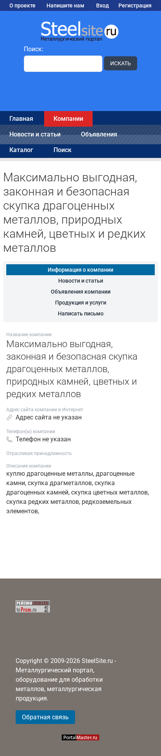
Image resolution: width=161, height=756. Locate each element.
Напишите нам (65, 5)
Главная (21, 118)
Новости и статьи (35, 134)
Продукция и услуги (80, 302)
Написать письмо (81, 313)
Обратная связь (45, 717)
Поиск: (33, 49)
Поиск (63, 150)
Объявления (99, 134)
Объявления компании (81, 291)
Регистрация (135, 5)
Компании (68, 118)
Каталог (21, 150)
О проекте (22, 5)
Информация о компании (80, 270)
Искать (120, 63)
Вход (102, 5)
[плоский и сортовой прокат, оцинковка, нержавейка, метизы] (80, 31)
